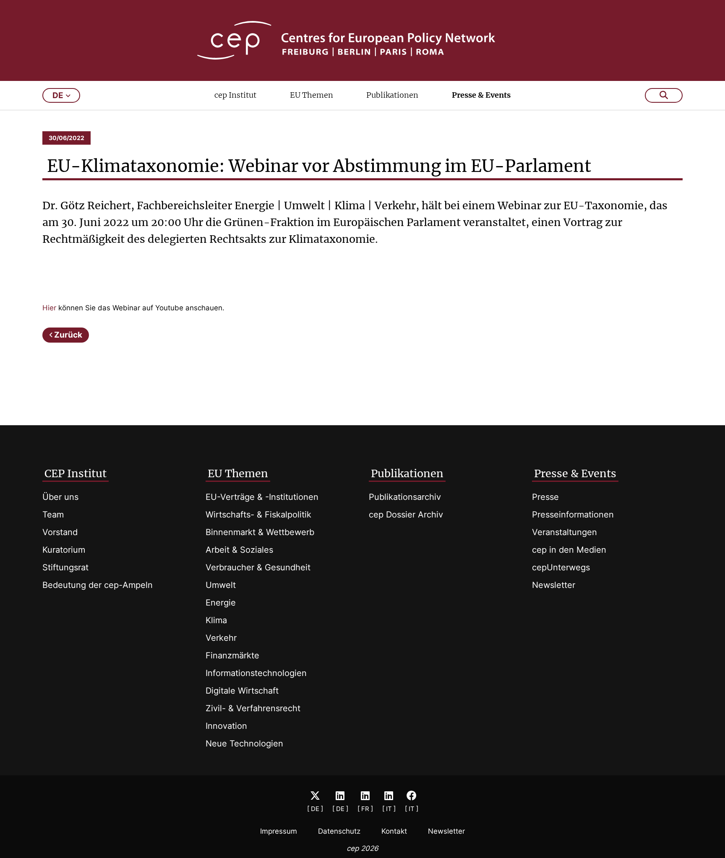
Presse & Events (481, 95)
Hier (49, 308)
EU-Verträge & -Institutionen (262, 497)
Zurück (68, 335)
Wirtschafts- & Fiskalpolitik (258, 515)
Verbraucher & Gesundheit (258, 567)
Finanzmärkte (232, 655)
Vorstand (60, 532)
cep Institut (235, 95)
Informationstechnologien (256, 673)
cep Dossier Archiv (406, 515)
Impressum (278, 831)
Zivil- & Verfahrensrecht (253, 708)
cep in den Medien (569, 550)
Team (53, 515)
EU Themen (311, 95)
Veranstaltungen (564, 532)
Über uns (60, 497)
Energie (221, 603)
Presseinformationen (573, 515)
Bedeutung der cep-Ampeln (97, 585)
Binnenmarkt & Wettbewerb (260, 532)
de (57, 95)
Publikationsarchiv (405, 497)
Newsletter (553, 585)
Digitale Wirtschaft (242, 691)
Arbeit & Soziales (239, 550)
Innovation (226, 726)
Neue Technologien (244, 743)
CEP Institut (75, 473)
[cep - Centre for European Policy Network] (362, 40)
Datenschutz (339, 831)
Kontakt (394, 831)
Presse (545, 497)
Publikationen (392, 95)
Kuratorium (63, 550)
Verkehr (221, 638)
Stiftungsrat (65, 567)
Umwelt (221, 585)
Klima (216, 620)
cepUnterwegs (561, 567)
